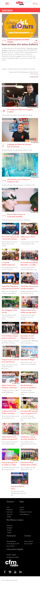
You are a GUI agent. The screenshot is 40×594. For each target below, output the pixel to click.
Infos (8, 507)
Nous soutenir (11, 546)
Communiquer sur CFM (13, 543)
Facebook (9, 525)
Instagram (9, 528)
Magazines (10, 509)
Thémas (9, 516)
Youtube (9, 530)
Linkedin (9, 532)
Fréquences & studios (26, 512)
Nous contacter (28, 541)
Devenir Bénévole (24, 514)
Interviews (7, 10)
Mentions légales (11, 555)
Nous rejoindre (28, 543)
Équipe (21, 509)
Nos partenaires (11, 541)
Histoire (22, 507)
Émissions (9, 514)
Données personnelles (13, 557)
